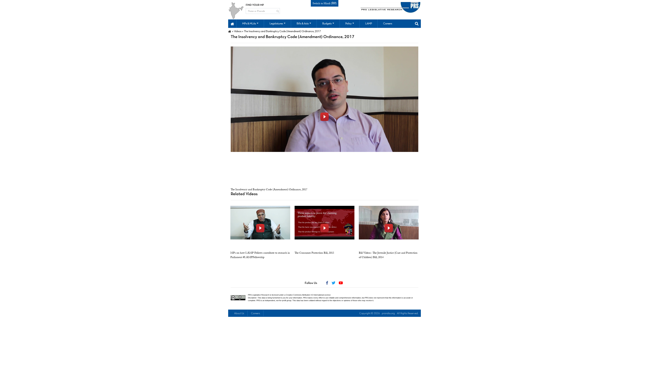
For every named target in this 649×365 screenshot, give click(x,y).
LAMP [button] (368, 23)
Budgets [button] (327, 23)
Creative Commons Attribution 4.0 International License (308, 295)
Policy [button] (348, 23)
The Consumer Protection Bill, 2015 (314, 252)
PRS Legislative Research (258, 295)
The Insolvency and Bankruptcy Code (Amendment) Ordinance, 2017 (269, 189)
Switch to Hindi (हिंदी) (325, 3)
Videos (238, 31)
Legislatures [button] (276, 23)
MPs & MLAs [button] (249, 23)
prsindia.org (388, 313)
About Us (239, 313)
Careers (255, 313)
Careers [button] (387, 23)
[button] (232, 23)
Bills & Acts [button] (303, 23)
